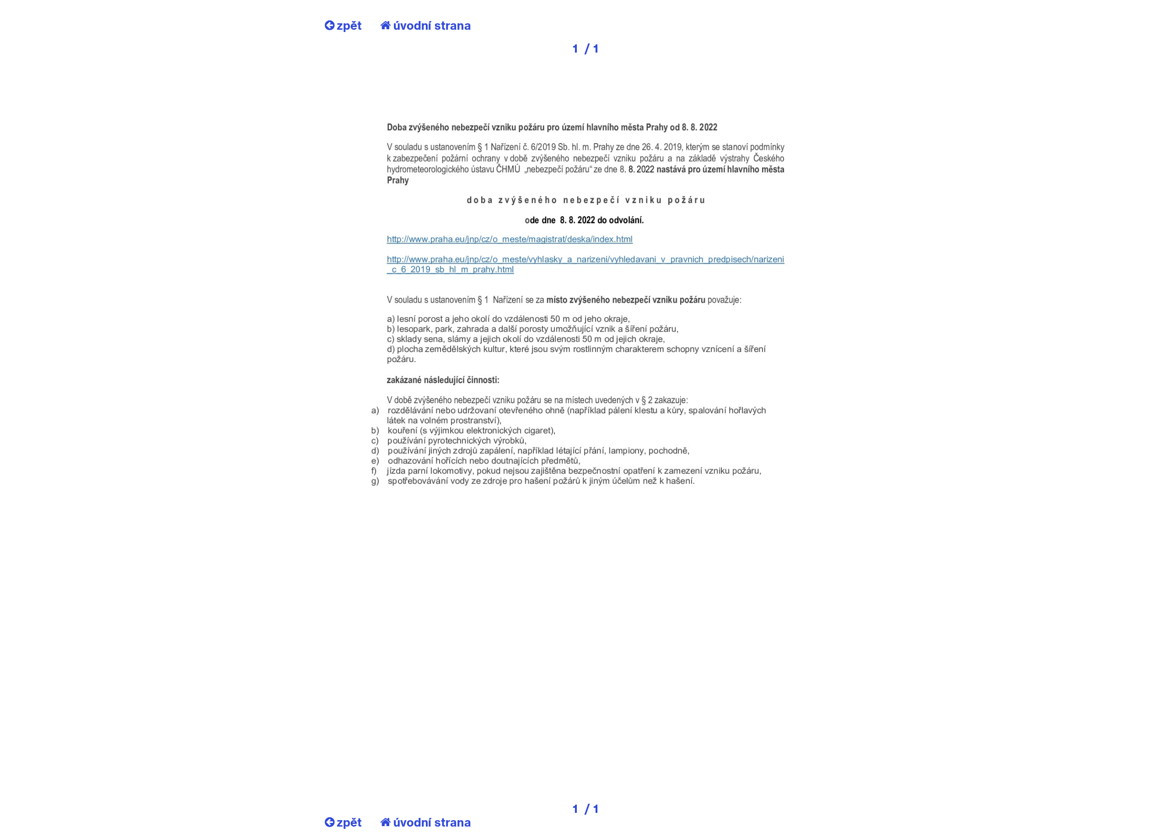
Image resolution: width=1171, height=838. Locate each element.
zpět (349, 25)
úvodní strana (432, 25)
